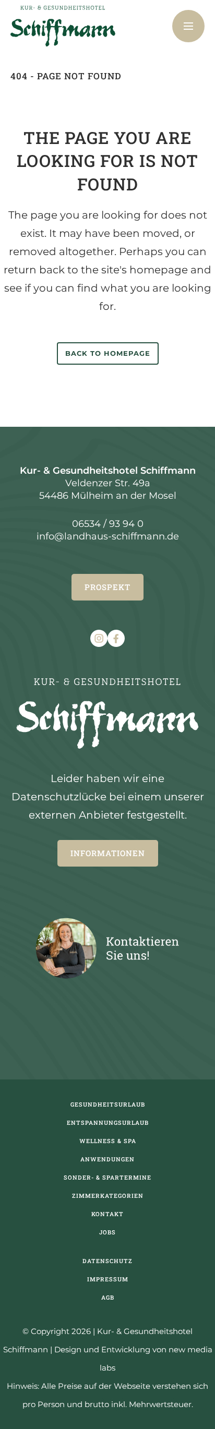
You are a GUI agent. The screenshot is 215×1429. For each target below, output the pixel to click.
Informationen (107, 853)
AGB (107, 1297)
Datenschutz (107, 1261)
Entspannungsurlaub (108, 1122)
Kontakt (107, 1214)
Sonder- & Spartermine (107, 1177)
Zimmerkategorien (108, 1195)
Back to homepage (107, 353)
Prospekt (107, 587)
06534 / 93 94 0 (108, 524)
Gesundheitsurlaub (107, 1104)
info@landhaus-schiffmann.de (108, 536)
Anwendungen (107, 1159)
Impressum (107, 1279)
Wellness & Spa (107, 1141)
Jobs (107, 1232)
